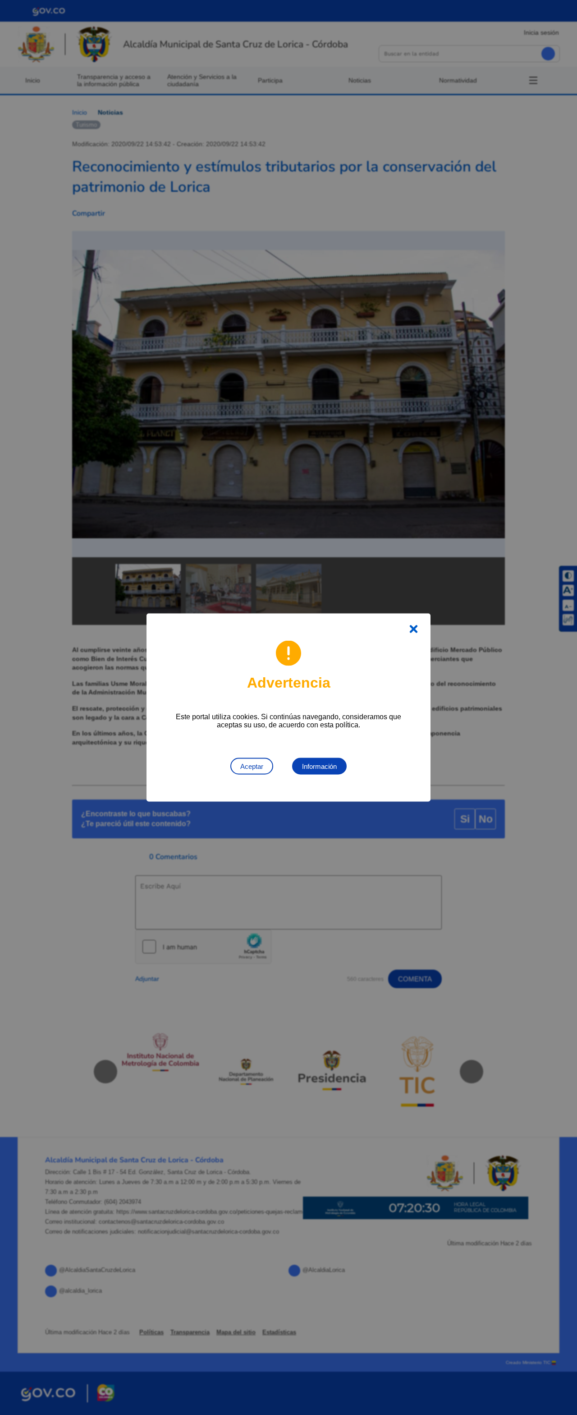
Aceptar (251, 766)
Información (319, 766)
